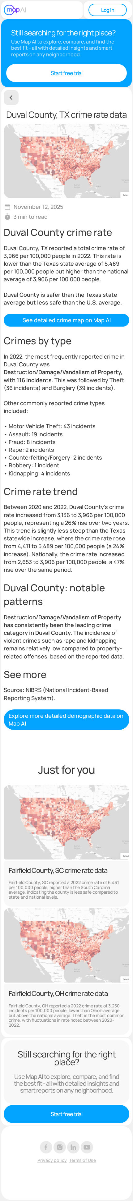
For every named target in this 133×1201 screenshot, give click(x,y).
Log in (107, 10)
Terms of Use (82, 1160)
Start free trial (66, 73)
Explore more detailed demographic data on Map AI (66, 719)
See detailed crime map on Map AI (67, 320)
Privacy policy (52, 1160)
